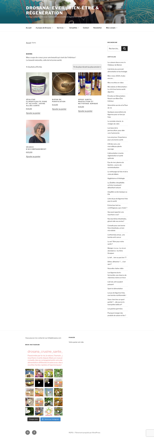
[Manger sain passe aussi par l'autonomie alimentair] (39, 411)
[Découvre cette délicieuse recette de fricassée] (49, 373)
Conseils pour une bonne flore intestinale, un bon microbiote (116, 228)
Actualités (73, 28)
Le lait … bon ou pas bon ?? (117, 257)
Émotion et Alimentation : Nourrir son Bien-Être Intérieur (117, 98)
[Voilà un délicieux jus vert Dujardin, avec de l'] (49, 402)
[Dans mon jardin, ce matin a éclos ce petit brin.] (58, 373)
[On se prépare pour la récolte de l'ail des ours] (58, 411)
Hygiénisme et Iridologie (116, 178)
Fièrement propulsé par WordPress (87, 432)
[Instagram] (27, 432)
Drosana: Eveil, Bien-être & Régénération (62, 10)
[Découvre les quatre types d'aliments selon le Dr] (58, 382)
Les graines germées (115, 309)
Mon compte (110, 28)
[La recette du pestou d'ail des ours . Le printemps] (29, 411)
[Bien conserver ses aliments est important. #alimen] (29, 402)
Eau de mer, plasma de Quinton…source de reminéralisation (116, 164)
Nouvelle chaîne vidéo (115, 268)
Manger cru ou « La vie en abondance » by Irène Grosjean (117, 250)
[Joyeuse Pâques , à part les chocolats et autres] (49, 392)
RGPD (71, 432)
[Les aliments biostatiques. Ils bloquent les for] (29, 392)
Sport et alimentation (115, 288)
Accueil (28, 28)
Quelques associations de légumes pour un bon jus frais (117, 114)
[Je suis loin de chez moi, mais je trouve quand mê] (49, 382)
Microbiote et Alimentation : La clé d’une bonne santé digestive (117, 89)
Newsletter (97, 28)
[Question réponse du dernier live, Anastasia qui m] (39, 373)
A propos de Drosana (43, 28)
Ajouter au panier (33, 113)
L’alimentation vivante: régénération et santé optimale (116, 155)
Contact (86, 28)
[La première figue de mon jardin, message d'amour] (29, 373)
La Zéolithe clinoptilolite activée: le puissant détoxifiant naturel (116, 185)
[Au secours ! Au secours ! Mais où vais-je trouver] (49, 411)
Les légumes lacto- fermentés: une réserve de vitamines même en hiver (117, 275)
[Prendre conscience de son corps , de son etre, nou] (39, 382)
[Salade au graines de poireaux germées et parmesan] (58, 392)
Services (60, 28)
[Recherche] (124, 48)
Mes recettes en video (116, 83)
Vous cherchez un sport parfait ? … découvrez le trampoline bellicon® (116, 301)
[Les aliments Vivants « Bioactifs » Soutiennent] (39, 392)
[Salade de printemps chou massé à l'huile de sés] (58, 402)
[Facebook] (34, 432)
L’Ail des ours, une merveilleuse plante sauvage (115, 146)
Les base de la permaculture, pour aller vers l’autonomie (116, 130)
